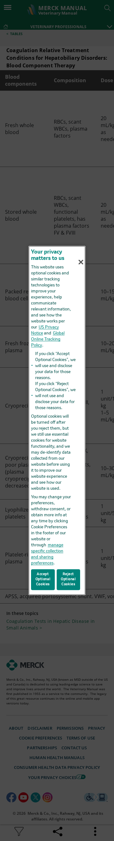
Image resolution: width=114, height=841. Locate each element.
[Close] (81, 262)
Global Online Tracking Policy (48, 339)
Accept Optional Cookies (43, 579)
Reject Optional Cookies (68, 579)
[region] (57, 420)
